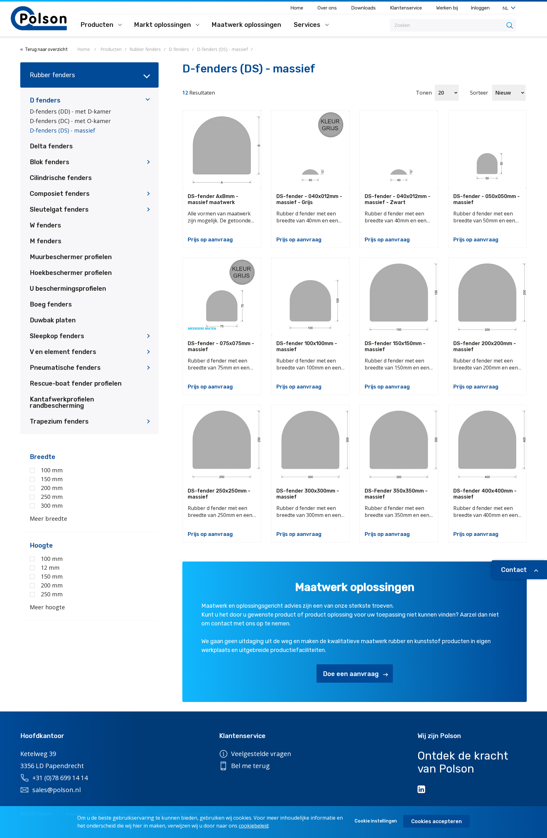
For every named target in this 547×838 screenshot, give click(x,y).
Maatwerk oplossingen (246, 25)
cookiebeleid (253, 825)
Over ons (327, 8)
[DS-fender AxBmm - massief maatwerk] (222, 150)
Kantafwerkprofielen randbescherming (62, 402)
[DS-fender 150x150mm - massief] (399, 297)
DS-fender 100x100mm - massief (306, 346)
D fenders (45, 100)
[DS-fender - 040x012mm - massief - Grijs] (310, 150)
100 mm (52, 470)
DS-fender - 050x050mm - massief (486, 199)
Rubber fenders (52, 75)
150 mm (52, 479)
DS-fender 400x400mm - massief (485, 494)
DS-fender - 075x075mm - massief (221, 346)
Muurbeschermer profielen (71, 257)
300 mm (52, 505)
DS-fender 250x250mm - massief (219, 494)
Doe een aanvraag (351, 674)
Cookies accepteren (436, 821)
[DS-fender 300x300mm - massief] (310, 444)
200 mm (52, 488)
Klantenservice (406, 8)
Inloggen (480, 8)
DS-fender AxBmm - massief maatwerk (213, 199)
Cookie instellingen (376, 821)
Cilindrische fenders (61, 178)
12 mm (50, 567)
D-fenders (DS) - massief (62, 130)
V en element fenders (63, 352)
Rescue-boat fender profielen (76, 383)
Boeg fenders (51, 304)
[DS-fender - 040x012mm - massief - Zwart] (399, 150)
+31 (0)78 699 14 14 (60, 777)
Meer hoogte (47, 607)
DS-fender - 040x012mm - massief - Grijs (309, 199)
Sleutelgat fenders (59, 209)
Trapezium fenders (59, 421)
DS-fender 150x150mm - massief (395, 346)
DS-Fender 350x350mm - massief (396, 494)
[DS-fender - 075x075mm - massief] (222, 297)
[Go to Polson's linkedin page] (422, 789)
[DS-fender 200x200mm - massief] (487, 297)
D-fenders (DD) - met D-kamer (70, 111)
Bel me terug (250, 765)
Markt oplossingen (163, 25)
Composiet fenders (60, 193)
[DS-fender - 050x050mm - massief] (487, 150)
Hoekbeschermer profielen (71, 273)
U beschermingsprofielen (68, 288)
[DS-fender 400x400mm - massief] (487, 444)
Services (308, 25)
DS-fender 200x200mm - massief (484, 346)
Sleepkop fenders (57, 336)
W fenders (45, 225)
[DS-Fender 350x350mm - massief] (399, 444)
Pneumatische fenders (65, 367)
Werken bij (447, 8)
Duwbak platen (53, 320)
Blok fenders (49, 162)
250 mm (52, 496)
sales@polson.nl (56, 789)
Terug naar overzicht (46, 49)
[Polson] (39, 18)
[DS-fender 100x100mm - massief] (310, 297)
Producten (97, 25)
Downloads (363, 8)
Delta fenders (51, 146)
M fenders (45, 241)
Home (296, 8)
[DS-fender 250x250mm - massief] (222, 444)
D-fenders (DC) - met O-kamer (70, 121)
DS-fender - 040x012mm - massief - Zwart (398, 199)
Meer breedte (48, 518)
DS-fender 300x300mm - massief (307, 494)
